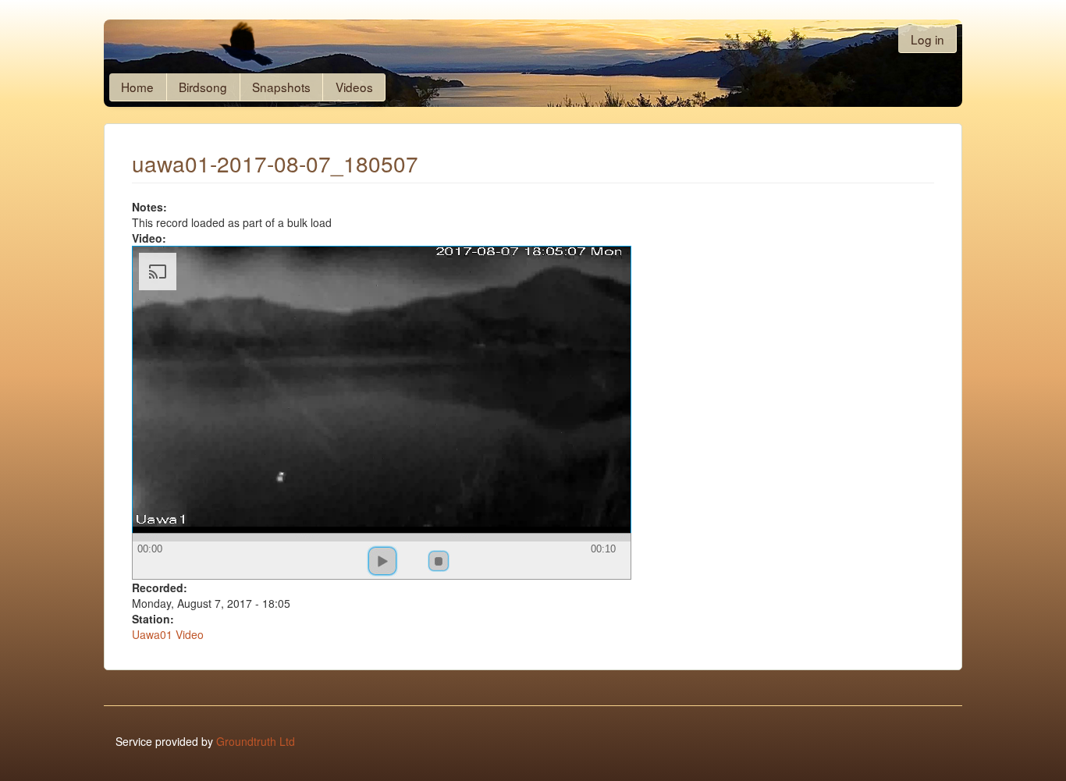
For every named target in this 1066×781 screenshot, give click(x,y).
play (382, 561)
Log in (927, 39)
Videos (354, 86)
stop (438, 561)
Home (137, 86)
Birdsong (203, 86)
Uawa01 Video (168, 634)
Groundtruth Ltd (255, 741)
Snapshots (281, 86)
